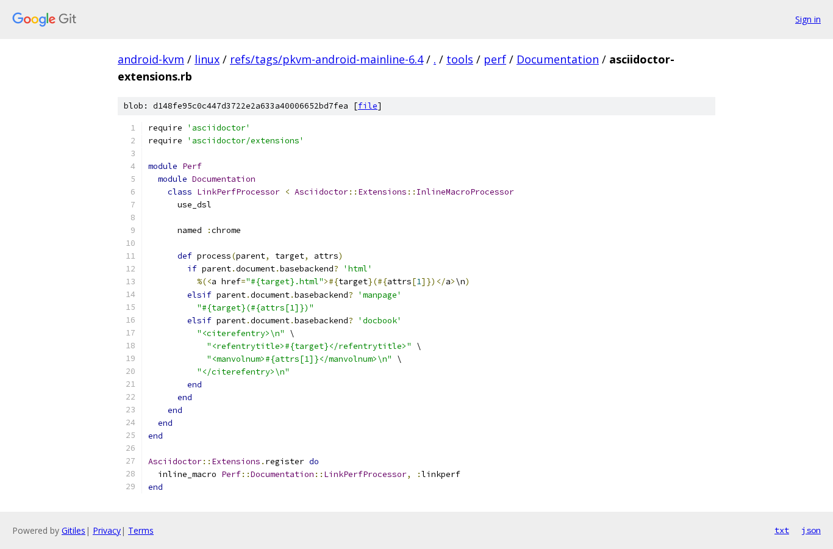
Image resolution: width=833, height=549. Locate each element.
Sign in (808, 19)
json (811, 530)
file (367, 106)
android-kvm (151, 59)
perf (495, 59)
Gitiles (73, 530)
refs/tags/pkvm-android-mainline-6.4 (326, 59)
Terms (141, 530)
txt (781, 530)
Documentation (558, 59)
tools (459, 59)
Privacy (107, 530)
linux (207, 59)
